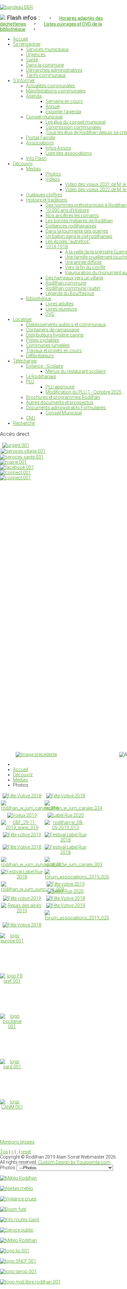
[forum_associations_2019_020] (77, 917)
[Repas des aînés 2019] (22, 910)
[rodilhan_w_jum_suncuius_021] (32, 864)
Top (4, 1151)
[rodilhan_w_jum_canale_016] (30, 808)
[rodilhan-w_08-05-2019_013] (65, 827)
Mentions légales (17, 1142)
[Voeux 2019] (22, 815)
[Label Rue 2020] (66, 815)
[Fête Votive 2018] (22, 795)
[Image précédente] (36, 754)
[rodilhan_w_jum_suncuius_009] (32, 889)
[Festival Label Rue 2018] (65, 839)
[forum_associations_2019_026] (77, 876)
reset (26, 1151)
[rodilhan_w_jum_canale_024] (73, 808)
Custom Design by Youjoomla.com (74, 1162)
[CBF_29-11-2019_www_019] (22, 827)
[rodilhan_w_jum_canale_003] (73, 864)
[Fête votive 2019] (22, 834)
